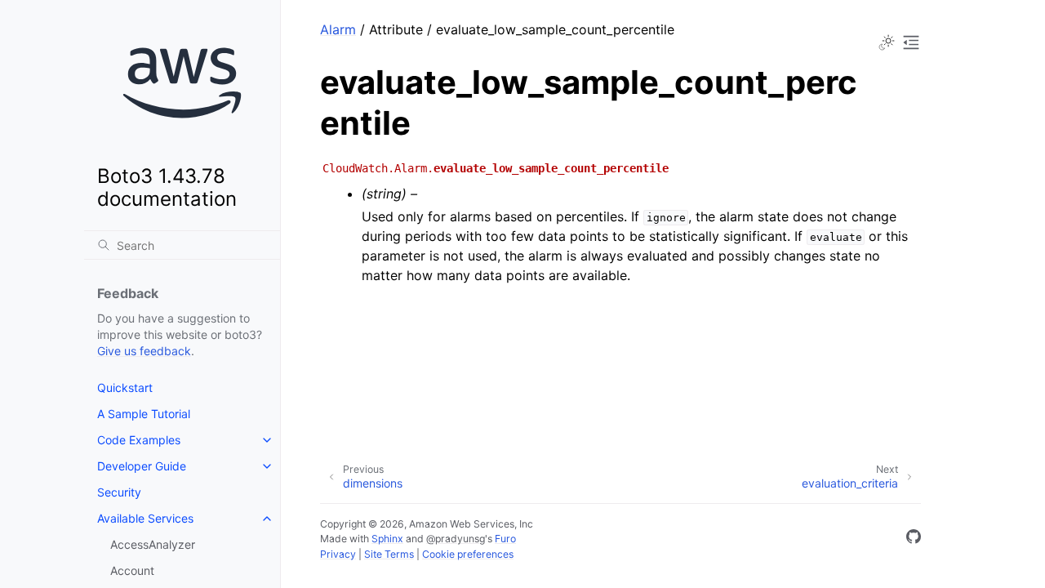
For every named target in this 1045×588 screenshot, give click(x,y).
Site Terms (389, 554)
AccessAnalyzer (152, 544)
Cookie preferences (468, 554)
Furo (505, 538)
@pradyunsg (455, 538)
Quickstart (125, 387)
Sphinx (387, 538)
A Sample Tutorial (143, 414)
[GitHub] (913, 539)
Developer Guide (141, 466)
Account (132, 570)
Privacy (338, 554)
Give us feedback (144, 351)
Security (119, 492)
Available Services (145, 518)
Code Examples (138, 440)
